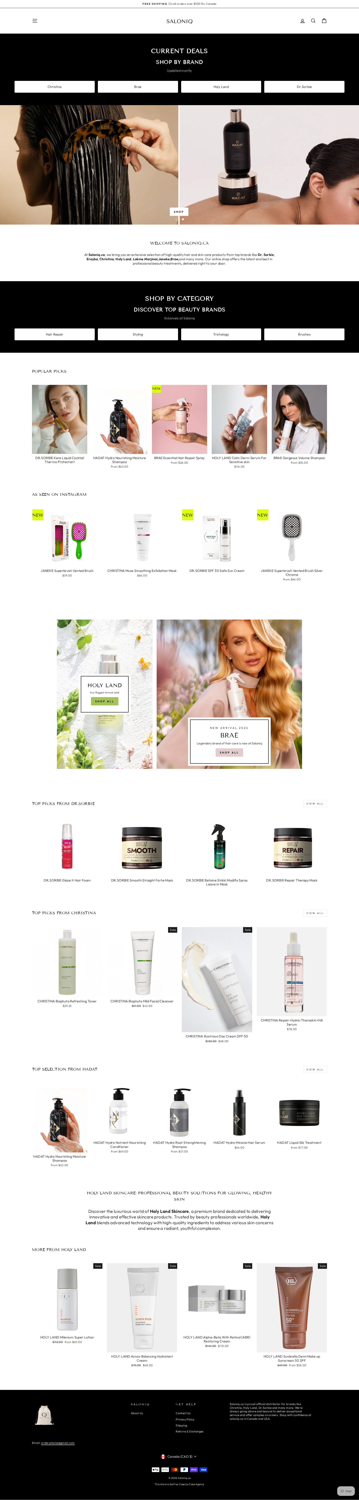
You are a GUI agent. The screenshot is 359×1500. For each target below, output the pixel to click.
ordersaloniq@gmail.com (58, 1443)
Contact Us (183, 1413)
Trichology (221, 334)
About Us (137, 1413)
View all (315, 803)
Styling (138, 334)
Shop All (104, 701)
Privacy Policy (185, 1419)
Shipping (181, 1425)
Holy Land (221, 87)
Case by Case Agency (191, 1484)
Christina (55, 87)
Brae (138, 87)
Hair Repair (54, 334)
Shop (179, 211)
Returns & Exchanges (190, 1431)
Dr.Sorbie (304, 87)
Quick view (60, 449)
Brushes (304, 334)
